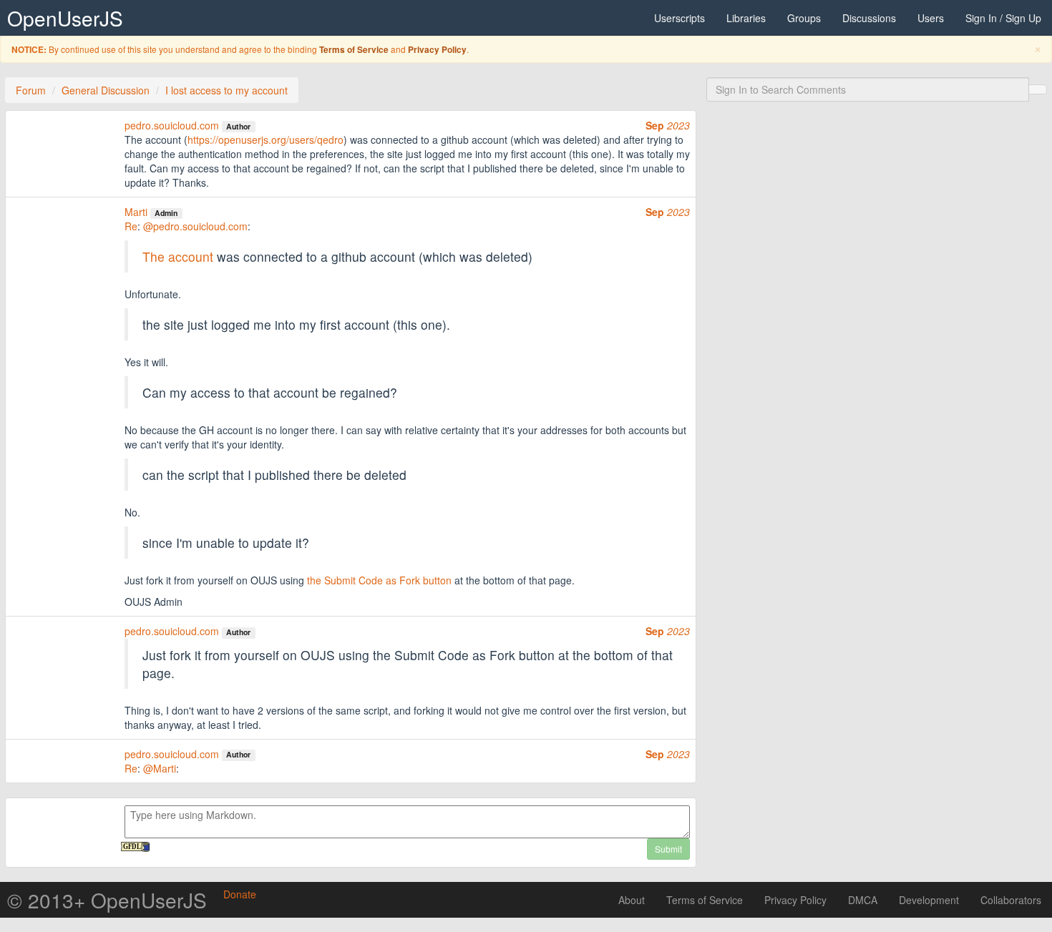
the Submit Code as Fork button (379, 580)
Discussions (869, 18)
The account (177, 256)
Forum (31, 90)
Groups (804, 18)
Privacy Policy (437, 50)
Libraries (746, 18)
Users (930, 18)
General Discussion (106, 90)
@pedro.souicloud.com (195, 226)
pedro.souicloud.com (172, 125)
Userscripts (679, 18)
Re (131, 226)
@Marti (159, 768)
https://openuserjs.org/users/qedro (265, 139)
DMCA (862, 900)
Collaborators (1010, 900)
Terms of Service (354, 50)
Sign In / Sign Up (1003, 18)
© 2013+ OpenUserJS (107, 900)
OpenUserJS (65, 18)
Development (929, 900)
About (631, 900)
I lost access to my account (226, 90)
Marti (136, 212)
